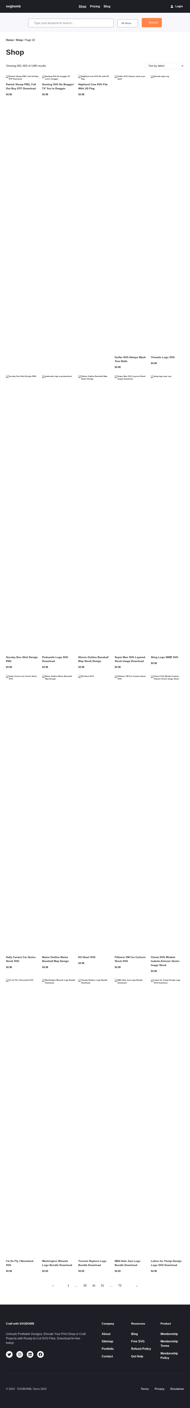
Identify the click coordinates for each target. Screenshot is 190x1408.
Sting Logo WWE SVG (164, 657)
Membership (169, 1334)
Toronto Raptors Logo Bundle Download (92, 1263)
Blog (134, 1334)
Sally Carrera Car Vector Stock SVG (21, 959)
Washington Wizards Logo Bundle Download (57, 1263)
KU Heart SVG (87, 957)
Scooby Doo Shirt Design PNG (22, 659)
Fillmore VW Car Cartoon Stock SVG (130, 959)
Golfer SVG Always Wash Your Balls (130, 359)
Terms (145, 1388)
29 (85, 1285)
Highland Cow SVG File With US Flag (93, 86)
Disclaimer (177, 1388)
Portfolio (108, 1348)
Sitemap (107, 1341)
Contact (107, 1356)
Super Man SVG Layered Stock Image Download (130, 659)
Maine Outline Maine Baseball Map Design (55, 959)
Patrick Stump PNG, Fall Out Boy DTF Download (21, 86)
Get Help (137, 1356)
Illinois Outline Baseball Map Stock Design (93, 659)
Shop (19, 40)
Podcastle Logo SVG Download (55, 659)
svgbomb (13, 6)
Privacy (159, 1388)
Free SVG (138, 1341)
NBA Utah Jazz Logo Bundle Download (127, 1263)
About (106, 1334)
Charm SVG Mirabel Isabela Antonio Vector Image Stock (165, 961)
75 (120, 1285)
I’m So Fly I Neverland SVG (19, 1263)
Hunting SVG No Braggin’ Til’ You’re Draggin (58, 86)
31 (102, 1285)
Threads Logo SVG (163, 357)
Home (10, 40)
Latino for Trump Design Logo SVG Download (166, 1263)
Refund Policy (141, 1348)
